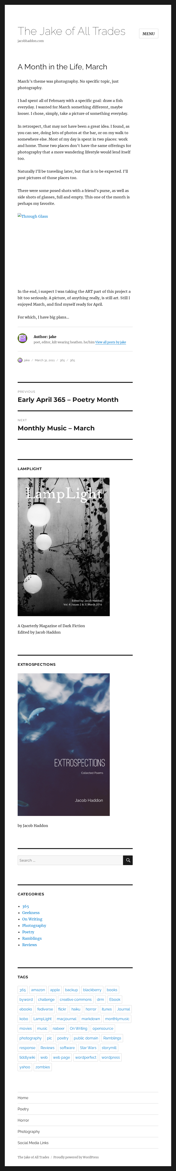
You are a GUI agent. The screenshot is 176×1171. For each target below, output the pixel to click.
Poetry (28, 932)
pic (49, 1038)
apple (55, 990)
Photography (34, 925)
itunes (107, 1009)
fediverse (45, 1009)
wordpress (111, 1057)
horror (91, 1009)
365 (62, 360)
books (112, 990)
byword (26, 999)
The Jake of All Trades (72, 31)
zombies (43, 1067)
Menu (149, 33)
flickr (62, 1009)
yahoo (24, 1067)
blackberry (92, 990)
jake (27, 360)
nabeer (59, 1028)
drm (100, 999)
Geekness (31, 912)
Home (23, 1098)
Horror (23, 1120)
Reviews (29, 944)
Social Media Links (33, 1143)
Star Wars (88, 1048)
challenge (46, 999)
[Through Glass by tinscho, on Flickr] (75, 247)
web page (61, 1057)
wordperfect (85, 1057)
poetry (63, 1038)
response (27, 1048)
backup (71, 990)
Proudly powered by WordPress (76, 1157)
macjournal (66, 1019)
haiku (76, 1009)
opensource (103, 1028)
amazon (38, 990)
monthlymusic (117, 1019)
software (67, 1048)
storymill (109, 1048)
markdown (91, 1019)
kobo (23, 1019)
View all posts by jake (110, 342)
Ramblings (32, 938)
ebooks (25, 1009)
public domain (86, 1038)
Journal (123, 1009)
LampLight (42, 1019)
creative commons (76, 999)
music (42, 1028)
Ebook (114, 999)
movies (25, 1028)
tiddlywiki (27, 1057)
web (44, 1057)
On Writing (32, 919)
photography (30, 1038)
